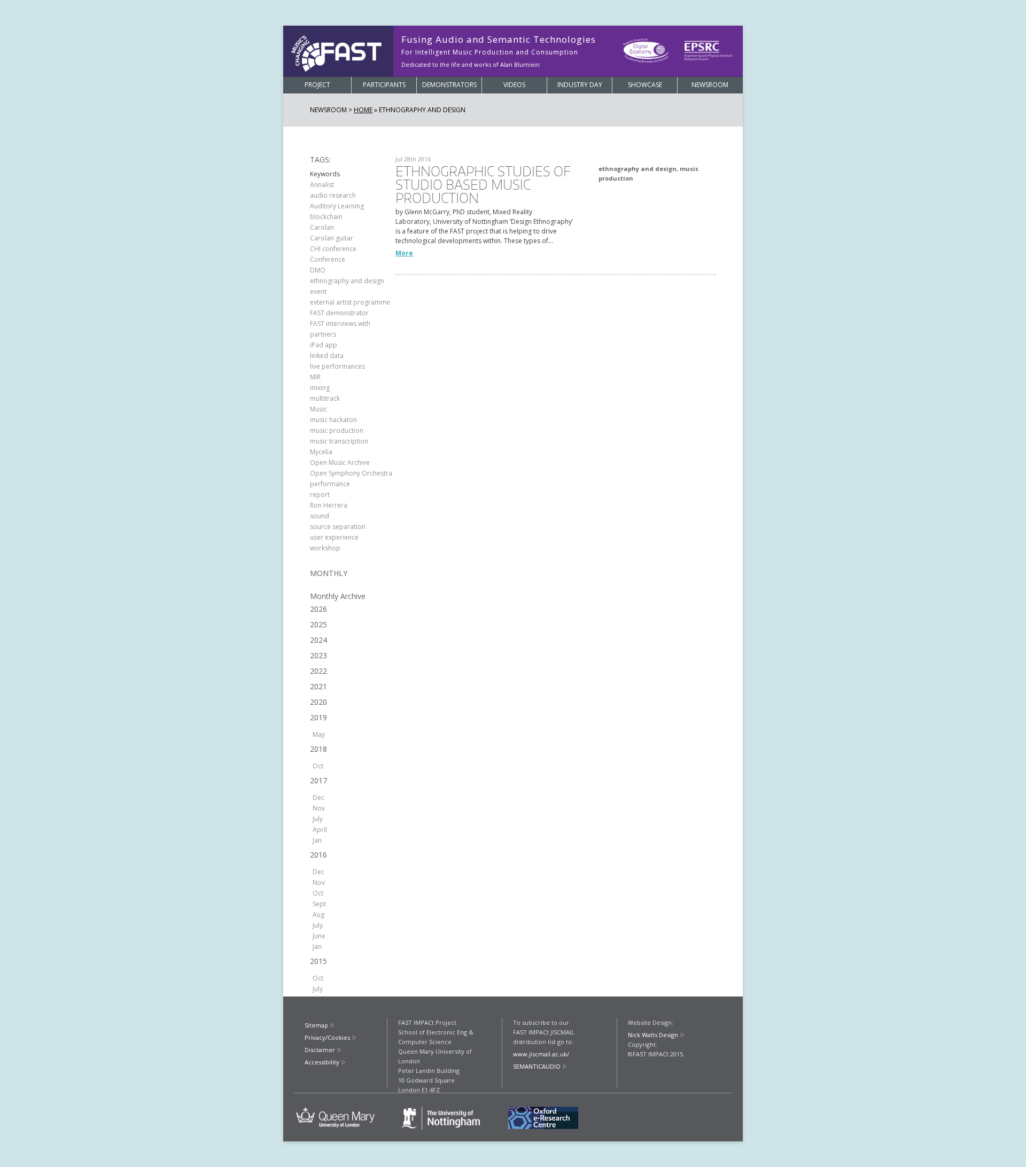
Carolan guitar (331, 238)
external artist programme (350, 302)
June (319, 935)
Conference (327, 259)
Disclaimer (320, 1050)
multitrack (325, 398)
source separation (338, 526)
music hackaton (333, 419)
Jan (317, 840)
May (319, 734)
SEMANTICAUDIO (537, 1066)
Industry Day (579, 84)
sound (319, 515)
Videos (514, 84)
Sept (319, 903)
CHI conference (333, 248)
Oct (318, 766)
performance (330, 483)
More (404, 253)
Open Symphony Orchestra (351, 473)
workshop (325, 548)
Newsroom (709, 84)
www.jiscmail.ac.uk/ (541, 1054)
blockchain (326, 216)
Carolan (322, 227)
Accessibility (322, 1062)
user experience (334, 537)
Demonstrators (449, 84)
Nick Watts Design (653, 1035)
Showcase (645, 84)
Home (363, 109)
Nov (319, 808)
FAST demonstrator (339, 312)
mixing (320, 387)
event (318, 291)
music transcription (339, 441)
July (318, 818)
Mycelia (321, 451)
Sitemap (316, 1025)
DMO (317, 270)
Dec (318, 797)
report (320, 494)
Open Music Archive (340, 462)
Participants (384, 84)
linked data (327, 355)
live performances (337, 366)
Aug (318, 914)
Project (317, 84)
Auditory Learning (337, 206)
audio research (333, 195)
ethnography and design (347, 280)
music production (336, 430)
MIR (315, 377)
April (320, 829)
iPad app (323, 344)
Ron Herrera (328, 505)
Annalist (322, 184)
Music (318, 409)
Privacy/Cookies (327, 1037)
